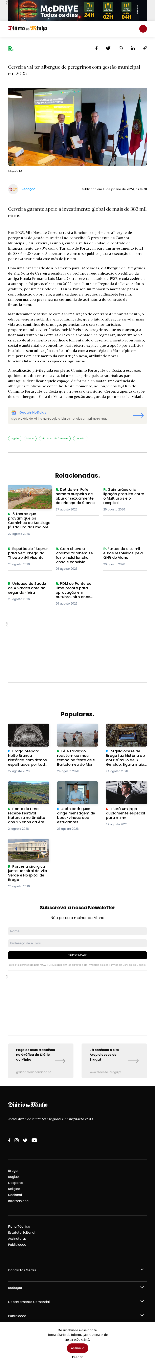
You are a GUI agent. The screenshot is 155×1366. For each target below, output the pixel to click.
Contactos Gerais (22, 1270)
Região (13, 1176)
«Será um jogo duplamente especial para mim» (123, 788)
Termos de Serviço (120, 965)
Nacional (15, 1195)
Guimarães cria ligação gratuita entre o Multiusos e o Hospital (124, 494)
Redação (15, 1287)
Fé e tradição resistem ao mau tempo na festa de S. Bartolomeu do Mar (77, 731)
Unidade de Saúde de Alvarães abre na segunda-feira (25, 588)
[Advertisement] (77, 650)
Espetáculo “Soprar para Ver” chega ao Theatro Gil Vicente (29, 554)
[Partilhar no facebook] (96, 48)
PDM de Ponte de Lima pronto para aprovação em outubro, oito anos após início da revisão (75, 591)
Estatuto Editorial (21, 1232)
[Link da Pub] (77, 10)
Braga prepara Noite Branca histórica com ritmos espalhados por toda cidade (27, 733)
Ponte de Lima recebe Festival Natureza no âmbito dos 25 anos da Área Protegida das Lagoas (27, 793)
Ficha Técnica (19, 1226)
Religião (14, 1189)
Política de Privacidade (88, 965)
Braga (13, 1170)
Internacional (18, 1201)
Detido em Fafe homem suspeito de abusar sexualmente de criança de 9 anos (75, 496)
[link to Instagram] (17, 1140)
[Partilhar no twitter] (108, 48)
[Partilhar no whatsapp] (121, 48)
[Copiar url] (145, 48)
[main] (77, 561)
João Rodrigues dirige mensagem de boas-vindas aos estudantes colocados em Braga (76, 790)
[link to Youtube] (34, 1140)
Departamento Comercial (29, 1302)
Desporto (15, 1182)
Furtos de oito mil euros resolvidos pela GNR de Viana (122, 554)
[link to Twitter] (25, 1140)
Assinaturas (17, 1238)
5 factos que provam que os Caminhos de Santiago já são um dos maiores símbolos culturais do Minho (29, 497)
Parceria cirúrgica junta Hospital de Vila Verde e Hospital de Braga (27, 846)
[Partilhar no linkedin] (133, 48)
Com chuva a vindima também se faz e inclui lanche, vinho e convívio (75, 554)
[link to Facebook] (9, 1140)
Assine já (77, 1348)
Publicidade (17, 1244)
